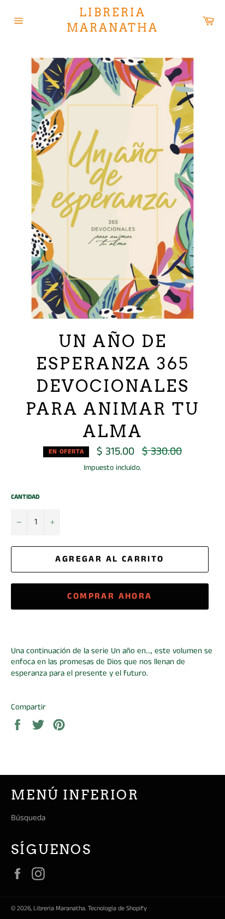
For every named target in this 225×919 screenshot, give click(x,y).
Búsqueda (28, 817)
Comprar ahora (109, 596)
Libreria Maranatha (112, 20)
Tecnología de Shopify (117, 908)
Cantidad (25, 497)
